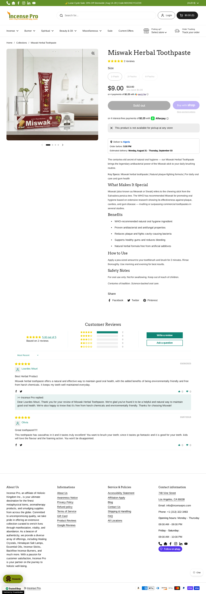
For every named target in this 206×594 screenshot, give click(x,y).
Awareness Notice (67, 497)
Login (169, 15)
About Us (62, 493)
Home (9, 43)
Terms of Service (66, 511)
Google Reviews (66, 525)
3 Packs (132, 76)
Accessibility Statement (121, 493)
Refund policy (65, 506)
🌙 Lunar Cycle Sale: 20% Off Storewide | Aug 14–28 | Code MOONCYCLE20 (103, 3)
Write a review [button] (165, 335)
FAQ (110, 516)
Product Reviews (66, 520)
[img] (22, 364)
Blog (110, 502)
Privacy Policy (65, 502)
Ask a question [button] (165, 342)
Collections (21, 43)
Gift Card (62, 516)
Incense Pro (34, 588)
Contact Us (114, 506)
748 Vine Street (167, 493)
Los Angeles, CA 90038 (171, 499)
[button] (187, 15)
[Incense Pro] (22, 15)
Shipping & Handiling (119, 511)
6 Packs (149, 76)
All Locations (115, 520)
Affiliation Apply (116, 497)
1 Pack (115, 76)
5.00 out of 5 (49, 337)
